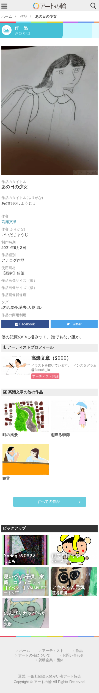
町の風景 (10, 435)
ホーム (6, 16)
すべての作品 (48, 501)
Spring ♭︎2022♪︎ (19, 556)
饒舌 (6, 479)
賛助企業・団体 (51, 659)
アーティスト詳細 (45, 376)
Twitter (75, 323)
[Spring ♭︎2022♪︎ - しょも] (25, 550)
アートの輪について (34, 655)
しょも (9, 561)
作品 (23, 16)
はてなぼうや (66, 556)
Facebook (26, 323)
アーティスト (53, 650)
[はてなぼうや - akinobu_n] (74, 550)
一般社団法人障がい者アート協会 (54, 676)
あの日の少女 (46, 16)
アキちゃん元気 (68, 587)
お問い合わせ (73, 655)
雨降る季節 (60, 435)
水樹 (8, 625)
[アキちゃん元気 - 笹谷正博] (74, 582)
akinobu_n (61, 561)
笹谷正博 (59, 593)
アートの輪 (49, 6)
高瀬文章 (9, 221)
